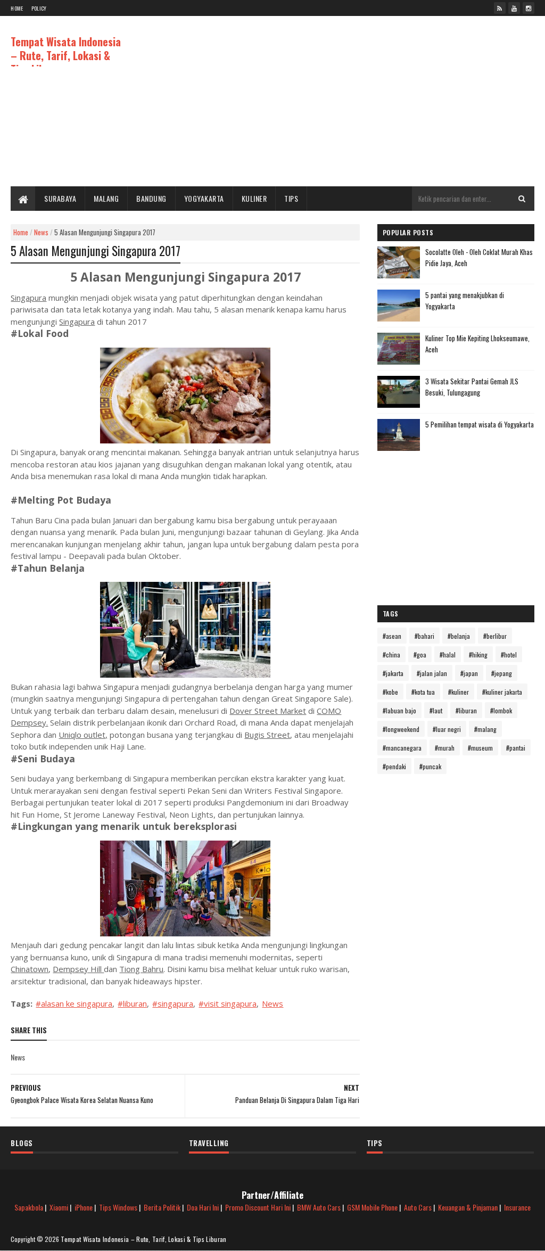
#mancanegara (402, 747)
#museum (480, 747)
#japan (469, 673)
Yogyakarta (204, 198)
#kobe (390, 691)
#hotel (509, 654)
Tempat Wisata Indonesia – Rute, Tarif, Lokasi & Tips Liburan (66, 55)
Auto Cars (418, 1207)
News (41, 232)
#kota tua (423, 691)
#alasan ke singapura (74, 1003)
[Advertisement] (340, 101)
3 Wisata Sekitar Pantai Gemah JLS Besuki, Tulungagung (471, 387)
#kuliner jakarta (502, 691)
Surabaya (60, 198)
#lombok (501, 710)
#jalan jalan (432, 673)
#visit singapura (228, 1003)
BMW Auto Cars (319, 1207)
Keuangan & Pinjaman (468, 1207)
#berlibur (495, 635)
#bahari (424, 635)
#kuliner (458, 691)
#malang (485, 729)
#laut (436, 710)
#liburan (132, 1003)
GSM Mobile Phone (372, 1207)
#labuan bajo (399, 710)
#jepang (501, 673)
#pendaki (394, 766)
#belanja (459, 635)
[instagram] (528, 8)
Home (17, 8)
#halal (448, 654)
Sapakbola (28, 1207)
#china (391, 654)
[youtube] (514, 8)
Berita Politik (162, 1207)
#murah (445, 747)
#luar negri (447, 729)
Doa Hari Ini (203, 1207)
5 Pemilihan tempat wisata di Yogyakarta (479, 424)
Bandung (151, 198)
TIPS (291, 198)
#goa (420, 654)
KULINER (254, 198)
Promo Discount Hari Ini (258, 1207)
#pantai (515, 747)
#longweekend (401, 729)
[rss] (500, 8)
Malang (106, 198)
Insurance (517, 1207)
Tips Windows (118, 1207)
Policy (39, 8)
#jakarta (393, 673)
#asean (392, 635)
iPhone (84, 1207)
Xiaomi (58, 1207)
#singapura (172, 1003)
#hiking (478, 654)
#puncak (430, 766)
